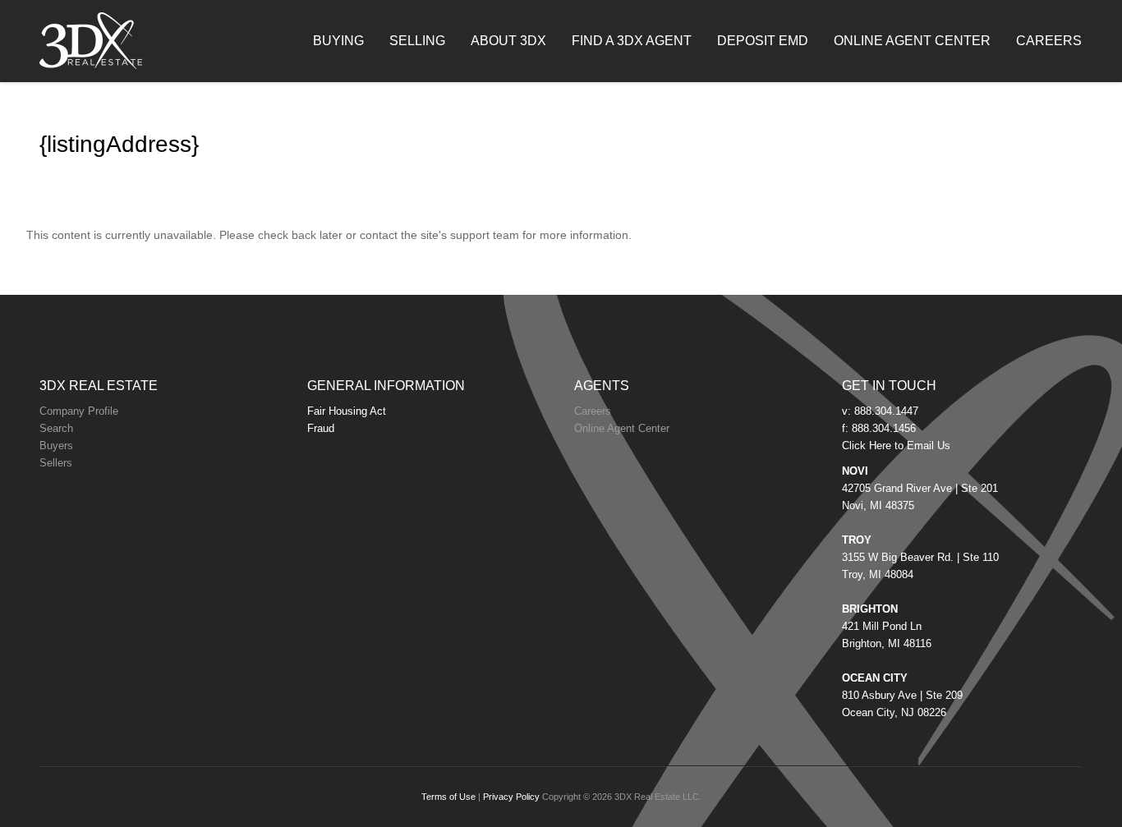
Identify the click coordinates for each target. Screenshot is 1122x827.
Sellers (55, 463)
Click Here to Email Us (896, 445)
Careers (592, 411)
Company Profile (78, 411)
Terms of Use (448, 797)
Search (56, 428)
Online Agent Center (621, 428)
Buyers (56, 445)
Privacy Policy (511, 797)
